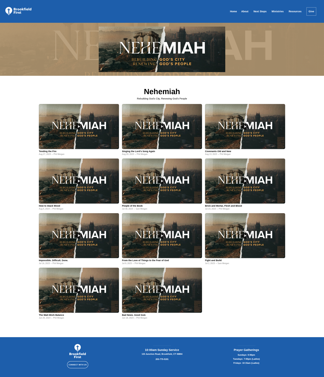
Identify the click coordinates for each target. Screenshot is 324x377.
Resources (295, 11)
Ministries (278, 11)
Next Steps (260, 11)
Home (233, 11)
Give (311, 11)
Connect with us (78, 365)
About (245, 11)
